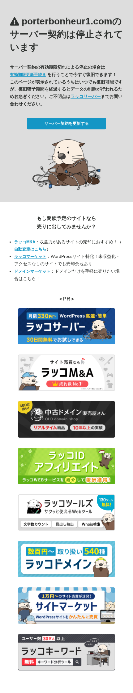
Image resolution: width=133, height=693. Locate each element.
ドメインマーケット (32, 271)
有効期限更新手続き (28, 74)
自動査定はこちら (30, 249)
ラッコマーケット (30, 256)
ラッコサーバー (86, 96)
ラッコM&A (24, 242)
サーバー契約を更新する (67, 123)
